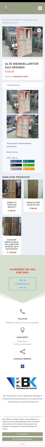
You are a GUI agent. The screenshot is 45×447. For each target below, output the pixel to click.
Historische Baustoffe (12, 20)
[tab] (22, 85)
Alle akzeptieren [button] (22, 434)
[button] (39, 30)
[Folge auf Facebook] (22, 366)
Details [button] (22, 444)
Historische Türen (28, 20)
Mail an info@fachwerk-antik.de (22, 284)
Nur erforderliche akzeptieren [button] (22, 439)
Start (3, 20)
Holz (21, 20)
